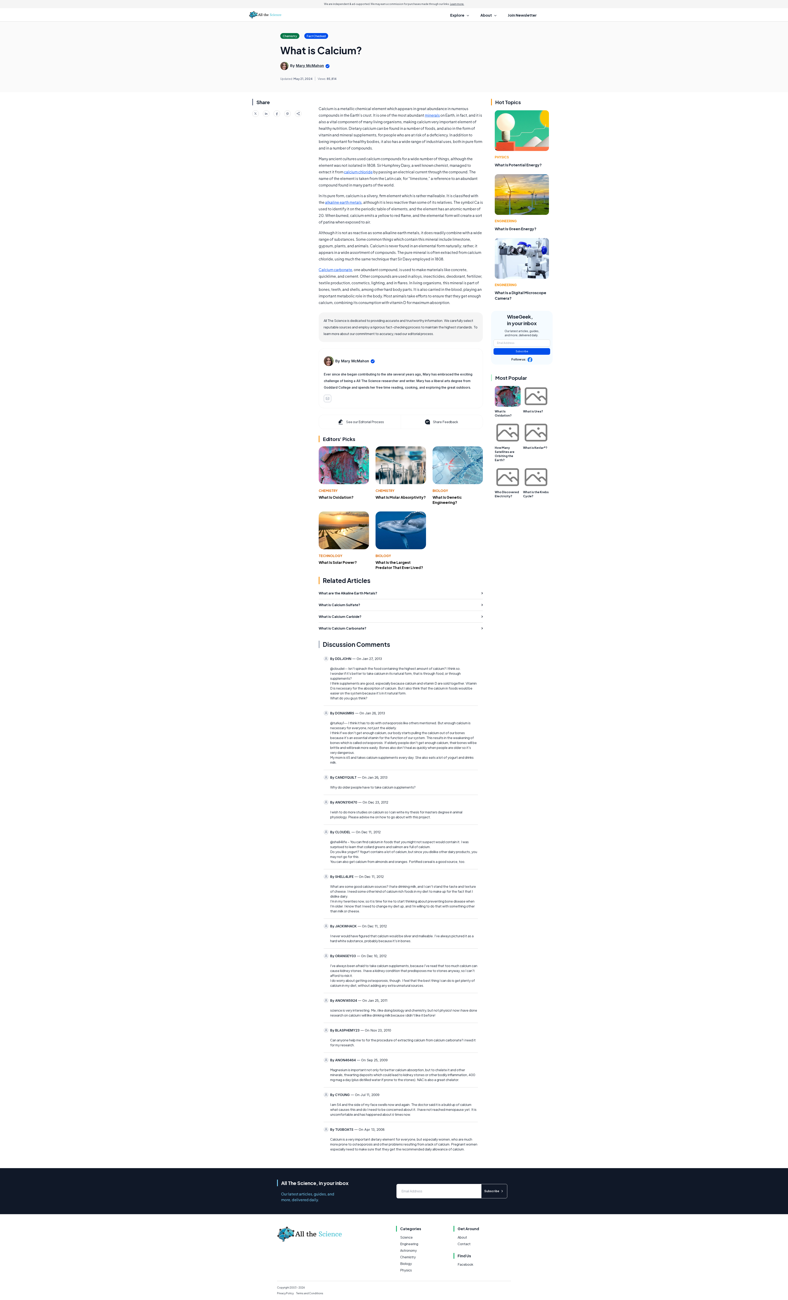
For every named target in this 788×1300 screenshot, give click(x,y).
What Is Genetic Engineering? (447, 500)
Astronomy (408, 1250)
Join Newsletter (522, 15)
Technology (330, 556)
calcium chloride (358, 171)
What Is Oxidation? (336, 497)
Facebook (465, 1264)
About (462, 1237)
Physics (502, 157)
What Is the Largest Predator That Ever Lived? (399, 565)
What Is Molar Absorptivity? (401, 497)
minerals (432, 115)
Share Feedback (445, 422)
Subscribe (522, 351)
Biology (440, 490)
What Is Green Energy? (515, 228)
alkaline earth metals (343, 202)
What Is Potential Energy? (518, 164)
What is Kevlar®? (535, 447)
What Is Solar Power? (338, 562)
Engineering (506, 221)
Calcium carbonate (335, 269)
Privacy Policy (285, 1293)
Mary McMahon (310, 65)
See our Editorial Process (365, 422)
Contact (464, 1244)
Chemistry (328, 490)
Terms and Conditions (309, 1293)
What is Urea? (533, 411)
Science (406, 1237)
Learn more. (457, 4)
